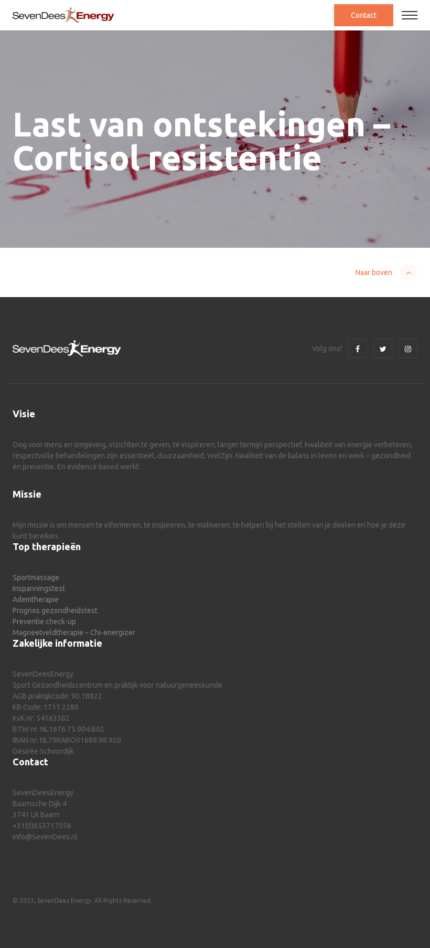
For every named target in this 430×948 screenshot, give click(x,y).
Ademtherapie (36, 599)
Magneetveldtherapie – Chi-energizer (74, 632)
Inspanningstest (39, 588)
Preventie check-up (44, 621)
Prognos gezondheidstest (55, 610)
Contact (364, 15)
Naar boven (374, 272)
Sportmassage (36, 577)
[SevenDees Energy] (63, 15)
